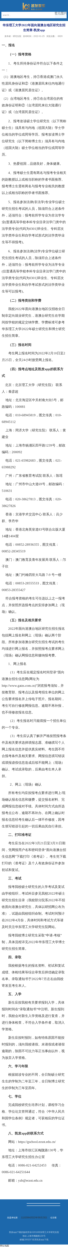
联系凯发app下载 (40, 1239)
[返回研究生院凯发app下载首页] (34, 6)
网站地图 (4, 1245)
